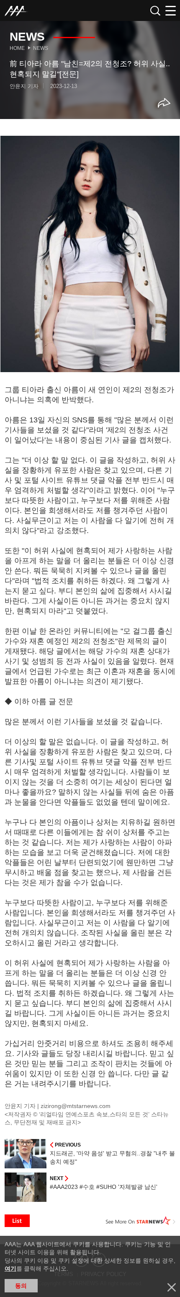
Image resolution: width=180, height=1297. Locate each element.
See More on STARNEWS (140, 1220)
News (40, 48)
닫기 (171, 1287)
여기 (10, 1268)
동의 (21, 1285)
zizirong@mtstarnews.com (76, 1106)
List (17, 1220)
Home (17, 48)
